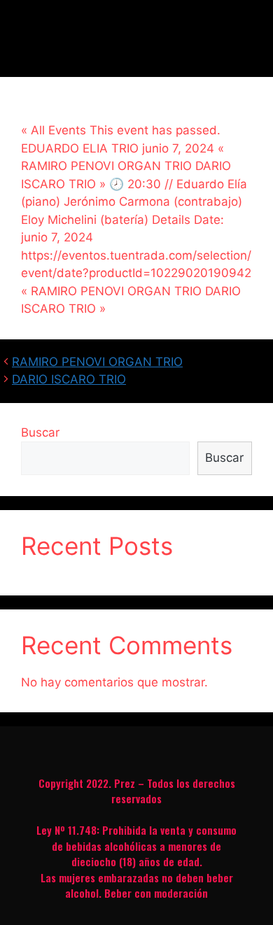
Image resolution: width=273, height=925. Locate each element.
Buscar (40, 432)
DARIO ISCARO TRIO (69, 379)
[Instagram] (136, 748)
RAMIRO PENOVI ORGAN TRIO (97, 362)
